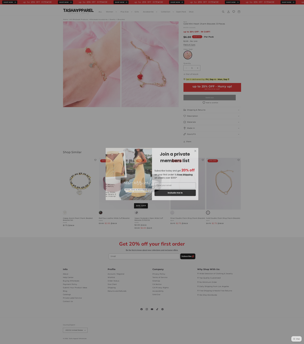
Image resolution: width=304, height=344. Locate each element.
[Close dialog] (195, 149)
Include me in (175, 190)
